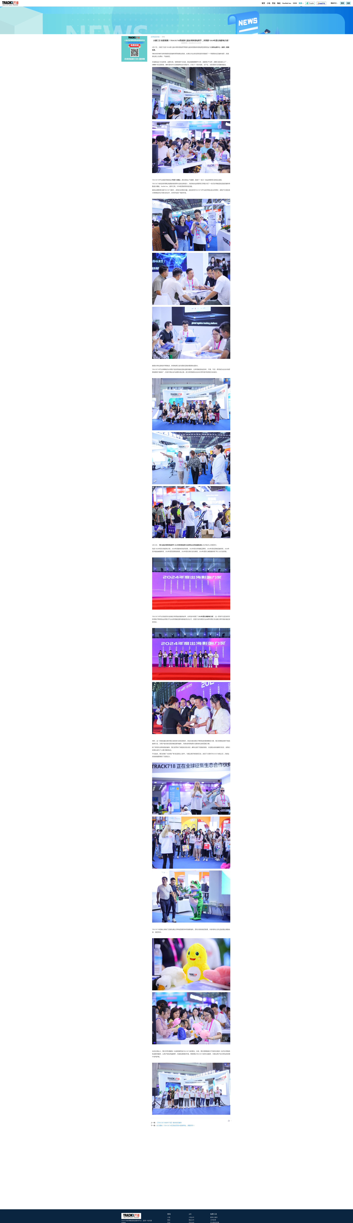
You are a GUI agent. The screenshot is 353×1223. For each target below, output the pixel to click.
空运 (273, 3)
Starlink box (286, 3)
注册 (348, 3)
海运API (191, 1220)
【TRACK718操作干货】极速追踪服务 (169, 1122)
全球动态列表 (155, 37)
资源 (300, 3)
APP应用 (213, 1220)
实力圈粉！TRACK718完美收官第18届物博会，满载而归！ (176, 1125)
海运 (278, 3)
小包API (191, 1217)
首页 (263, 3)
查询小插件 (214, 1217)
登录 (342, 3)
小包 (268, 3)
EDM (295, 3)
